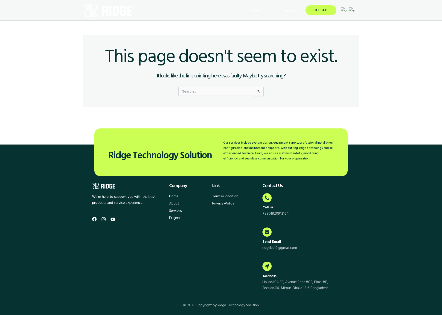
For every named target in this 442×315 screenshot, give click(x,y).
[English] (353, 10)
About (272, 10)
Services (291, 10)
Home (255, 10)
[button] (320, 10)
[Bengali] (345, 10)
